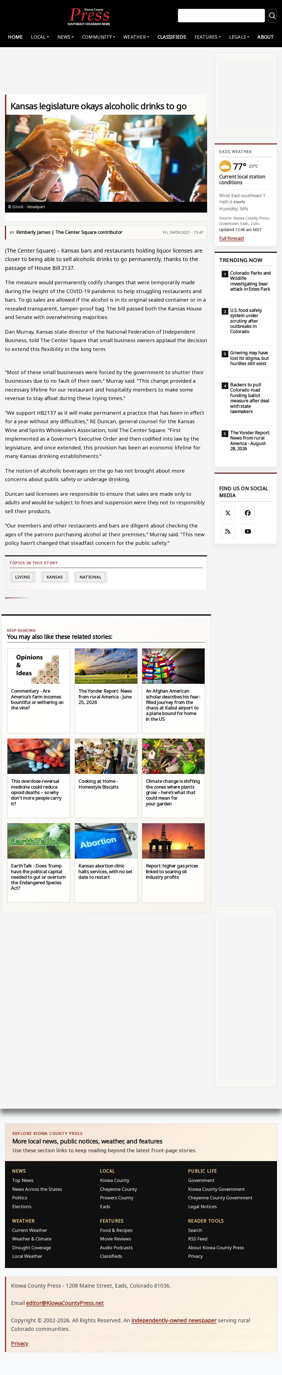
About (265, 37)
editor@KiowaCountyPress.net (65, 1303)
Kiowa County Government (216, 1189)
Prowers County (116, 1197)
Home (15, 37)
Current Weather (29, 1230)
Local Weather (27, 1256)
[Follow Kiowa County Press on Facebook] (248, 513)
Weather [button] (134, 37)
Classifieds (172, 37)
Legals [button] (237, 37)
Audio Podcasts (116, 1247)
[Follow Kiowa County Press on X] (228, 513)
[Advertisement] (246, 725)
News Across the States (37, 1189)
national (91, 577)
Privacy (195, 1256)
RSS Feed (197, 1238)
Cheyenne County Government (220, 1197)
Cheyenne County (118, 1189)
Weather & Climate (31, 1238)
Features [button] (206, 37)
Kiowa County (114, 1180)
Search (195, 1230)
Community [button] (97, 37)
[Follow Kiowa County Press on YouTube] (248, 531)
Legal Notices (202, 1206)
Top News (22, 1180)
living (22, 577)
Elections (21, 1206)
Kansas (55, 577)
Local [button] (38, 37)
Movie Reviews (115, 1238)
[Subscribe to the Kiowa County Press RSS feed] (228, 531)
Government (201, 1180)
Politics (19, 1197)
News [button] (63, 37)
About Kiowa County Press (216, 1247)
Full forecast (231, 238)
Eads (105, 1206)
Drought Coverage (31, 1247)
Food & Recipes (116, 1230)
